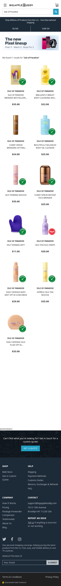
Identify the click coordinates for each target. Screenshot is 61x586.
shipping (32, 472)
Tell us (31, 522)
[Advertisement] (30, 396)
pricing (5, 507)
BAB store (7, 472)
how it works (9, 503)
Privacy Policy (52, 577)
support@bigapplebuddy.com (42, 503)
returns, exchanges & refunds (43, 484)
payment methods (37, 476)
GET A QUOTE (30, 448)
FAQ (30, 488)
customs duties (35, 480)
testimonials (8, 519)
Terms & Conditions (12, 577)
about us (6, 523)
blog (4, 527)
